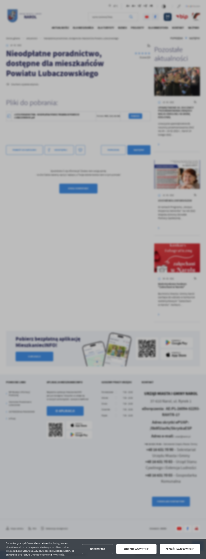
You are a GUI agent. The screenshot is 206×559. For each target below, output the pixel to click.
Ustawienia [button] (97, 549)
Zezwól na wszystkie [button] (180, 549)
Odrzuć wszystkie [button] (136, 549)
